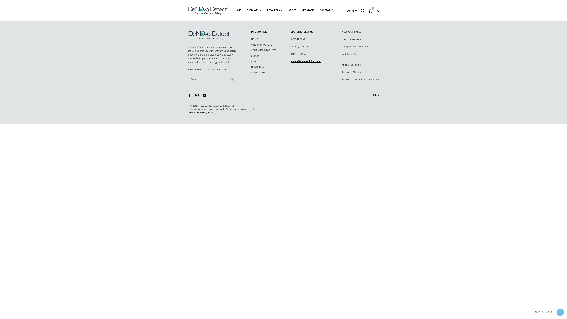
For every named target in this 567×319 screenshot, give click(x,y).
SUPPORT (256, 55)
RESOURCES (273, 10)
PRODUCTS (252, 10)
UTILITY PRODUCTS (261, 44)
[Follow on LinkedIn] (212, 95)
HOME (238, 10)
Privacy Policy (206, 113)
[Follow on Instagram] (197, 95)
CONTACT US (326, 10)
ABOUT (292, 10)
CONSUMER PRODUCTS (263, 50)
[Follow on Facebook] (190, 95)
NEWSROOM (308, 10)
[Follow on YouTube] (205, 95)
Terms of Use (193, 113)
